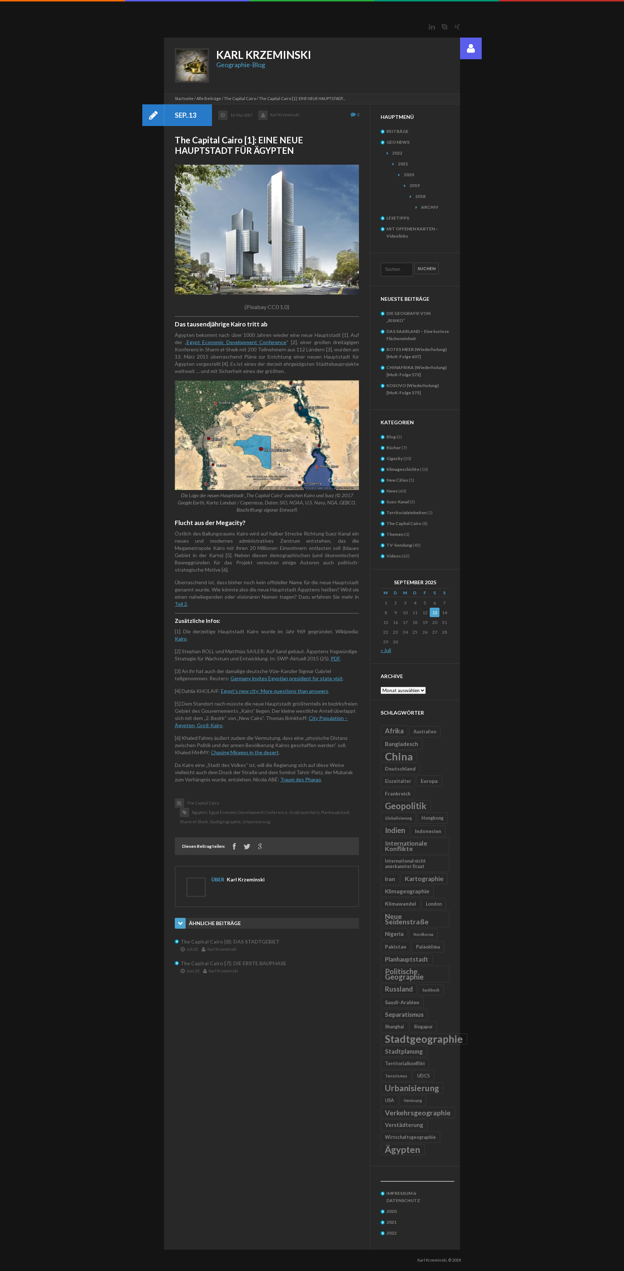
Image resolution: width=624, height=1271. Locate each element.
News (392, 491)
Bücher (393, 447)
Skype (444, 26)
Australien (424, 731)
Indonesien (428, 831)
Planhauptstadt (406, 959)
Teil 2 (181, 604)
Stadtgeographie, (226, 821)
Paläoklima (428, 947)
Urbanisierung (256, 821)
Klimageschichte (402, 469)
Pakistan (395, 947)
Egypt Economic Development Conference (237, 342)
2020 (409, 174)
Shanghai (394, 1026)
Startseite (184, 98)
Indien (395, 830)
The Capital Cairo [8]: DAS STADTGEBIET (230, 941)
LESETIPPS (397, 218)
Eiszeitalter (398, 781)
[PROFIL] (471, 48)
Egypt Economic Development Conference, (248, 812)
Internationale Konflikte (406, 846)
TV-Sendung (399, 545)
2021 (403, 163)
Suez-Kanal (397, 501)
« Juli (386, 650)
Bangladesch (401, 744)
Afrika (394, 731)
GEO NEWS (398, 142)
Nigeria (394, 934)
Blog (391, 436)
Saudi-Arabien (402, 1002)
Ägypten (402, 1149)
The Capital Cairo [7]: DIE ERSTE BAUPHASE (233, 963)
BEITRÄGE (397, 131)
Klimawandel (400, 904)
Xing (457, 26)
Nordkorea (423, 934)
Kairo (181, 639)
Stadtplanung (404, 1051)
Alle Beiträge (208, 98)
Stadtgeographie (424, 1039)
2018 (420, 196)
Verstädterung (404, 1125)
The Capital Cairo (240, 98)
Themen (394, 534)
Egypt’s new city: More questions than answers (274, 691)
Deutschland (400, 768)
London (434, 904)
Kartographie (424, 878)
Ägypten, (200, 812)
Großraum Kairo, (304, 812)
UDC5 (423, 1076)
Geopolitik (405, 806)
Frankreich (398, 793)
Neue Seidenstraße (407, 919)
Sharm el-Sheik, (194, 821)
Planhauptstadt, (335, 812)
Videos (393, 556)
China (399, 756)
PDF (335, 658)
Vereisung (413, 1100)
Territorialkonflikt (405, 1063)
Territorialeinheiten (406, 512)
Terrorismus (396, 1075)
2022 (397, 153)
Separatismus (404, 1014)
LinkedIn (432, 26)
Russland (399, 989)
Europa (429, 781)
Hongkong (432, 818)
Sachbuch (430, 990)
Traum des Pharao (300, 779)
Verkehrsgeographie (418, 1113)
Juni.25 (192, 970)
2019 (415, 185)
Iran (390, 879)
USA (389, 1100)
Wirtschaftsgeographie (410, 1137)
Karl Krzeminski (284, 114)
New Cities (397, 480)
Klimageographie (407, 891)
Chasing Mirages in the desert (245, 752)
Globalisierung (398, 818)
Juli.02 (192, 949)
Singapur (423, 1026)
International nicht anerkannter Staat (405, 863)
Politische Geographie (404, 974)
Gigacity (394, 458)
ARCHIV (429, 207)
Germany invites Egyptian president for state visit (286, 678)
